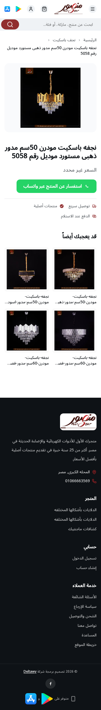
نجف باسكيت (64, 40)
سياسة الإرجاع (85, 606)
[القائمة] (93, 9)
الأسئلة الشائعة (84, 597)
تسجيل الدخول (84, 558)
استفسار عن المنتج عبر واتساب (52, 186)
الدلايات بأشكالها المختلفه (75, 510)
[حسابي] (44, 9)
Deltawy (30, 671)
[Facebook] (50, 684)
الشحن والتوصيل (83, 616)
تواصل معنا (87, 626)
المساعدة (89, 635)
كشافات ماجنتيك (82, 529)
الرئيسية (90, 40)
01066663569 (77, 481)
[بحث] (10, 24)
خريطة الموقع (86, 645)
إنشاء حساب (86, 568)
